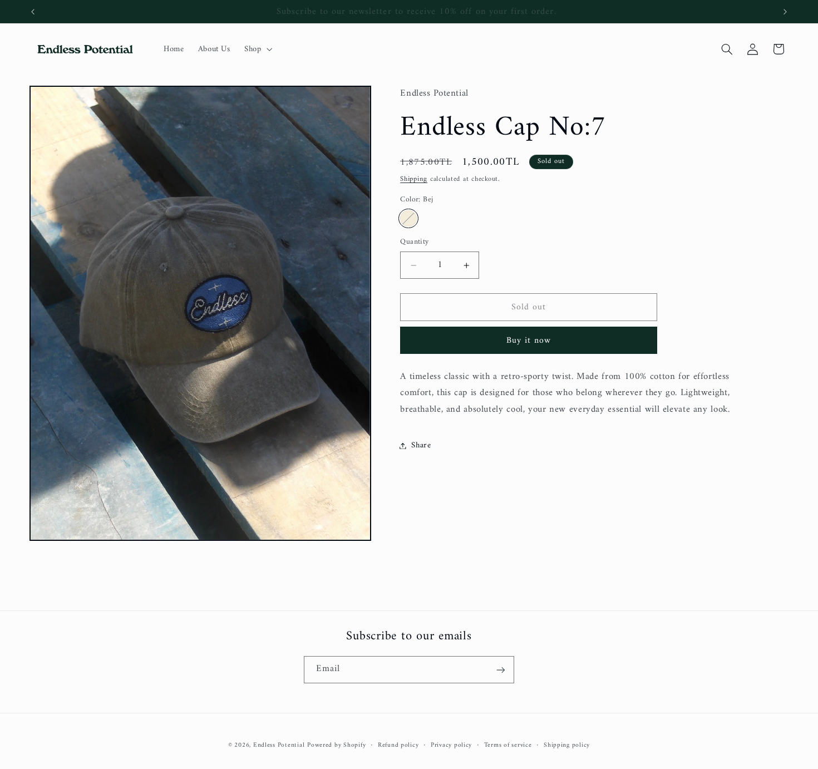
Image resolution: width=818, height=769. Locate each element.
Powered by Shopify (336, 745)
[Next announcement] (785, 12)
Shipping (413, 179)
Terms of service (508, 745)
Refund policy (398, 745)
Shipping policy (567, 745)
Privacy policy (451, 745)
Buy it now (528, 340)
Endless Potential (279, 745)
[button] (257, 49)
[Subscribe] (501, 669)
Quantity (414, 242)
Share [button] (421, 445)
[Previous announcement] (33, 12)
